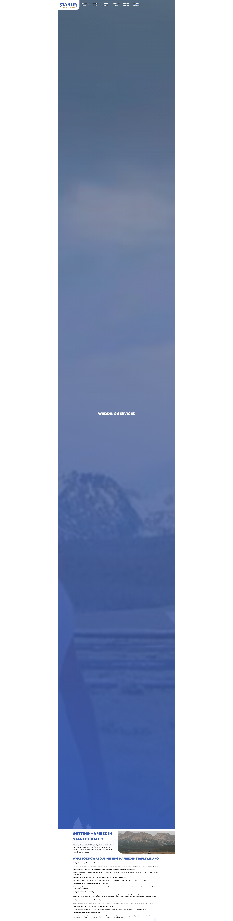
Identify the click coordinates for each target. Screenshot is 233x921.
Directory (136, 4)
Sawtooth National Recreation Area (101, 844)
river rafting (126, 916)
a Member (126, 4)
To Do (84, 4)
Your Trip (106, 4)
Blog (116, 4)
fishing (120, 916)
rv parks (109, 866)
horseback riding (143, 916)
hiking (116, 916)
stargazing (133, 916)
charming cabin (89, 866)
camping (124, 866)
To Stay (95, 4)
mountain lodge (102, 866)
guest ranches (116, 866)
